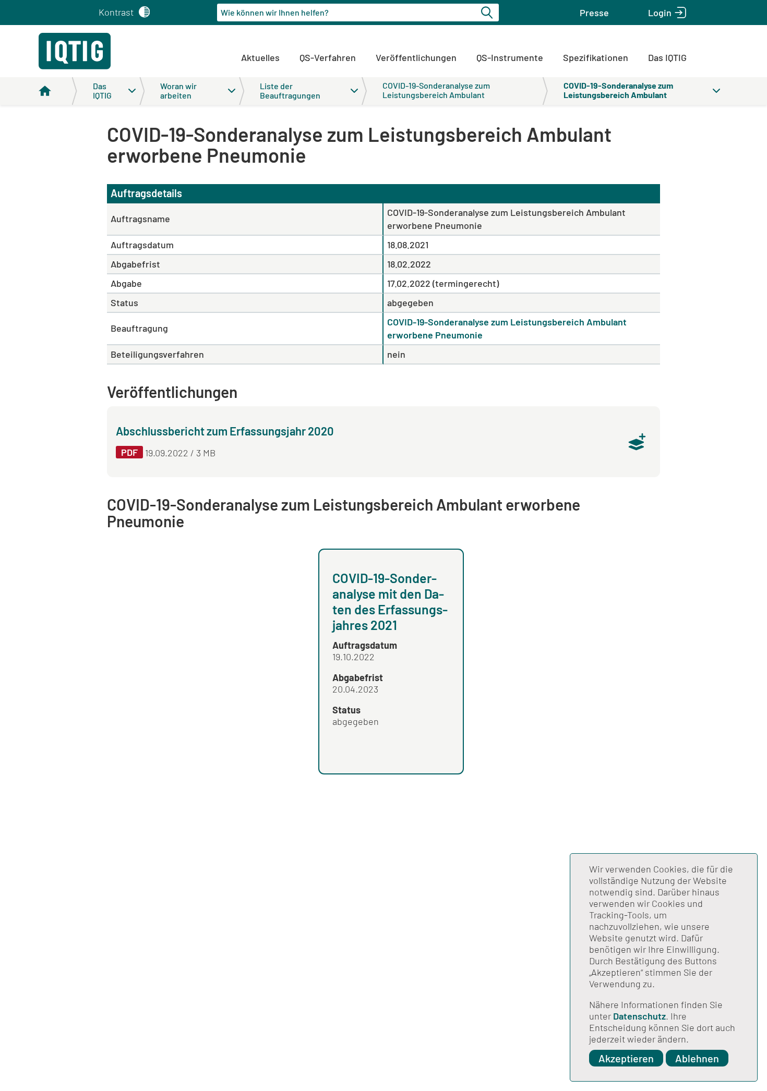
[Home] (58, 91)
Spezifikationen (595, 57)
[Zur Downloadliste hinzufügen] (637, 441)
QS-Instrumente (509, 57)
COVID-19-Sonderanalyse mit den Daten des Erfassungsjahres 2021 (390, 601)
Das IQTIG (667, 57)
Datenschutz (639, 1016)
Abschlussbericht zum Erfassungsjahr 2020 (225, 431)
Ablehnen (697, 1058)
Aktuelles (260, 57)
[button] (594, 12)
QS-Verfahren (327, 57)
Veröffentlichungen (416, 57)
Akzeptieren (626, 1058)
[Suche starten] (488, 12)
